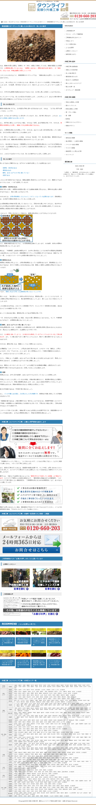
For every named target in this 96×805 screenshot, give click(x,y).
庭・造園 (68, 115)
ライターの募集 (70, 148)
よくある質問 (70, 47)
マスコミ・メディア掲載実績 (74, 34)
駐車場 (68, 119)
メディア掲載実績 (33, 14)
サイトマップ (70, 154)
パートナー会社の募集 (72, 144)
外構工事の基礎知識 (72, 66)
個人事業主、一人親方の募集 (74, 141)
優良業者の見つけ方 (72, 76)
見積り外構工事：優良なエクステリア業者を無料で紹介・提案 (46, 801)
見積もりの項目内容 (72, 70)
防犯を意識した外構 (72, 109)
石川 (81, 169)
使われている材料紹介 (72, 80)
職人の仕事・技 (70, 86)
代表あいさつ (16, 14)
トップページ (9, 14)
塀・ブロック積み (71, 112)
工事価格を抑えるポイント (73, 37)
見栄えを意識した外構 (72, 102)
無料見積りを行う (50, 14)
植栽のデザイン (70, 125)
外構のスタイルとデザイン (73, 122)
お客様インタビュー (72, 51)
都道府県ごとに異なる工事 (73, 151)
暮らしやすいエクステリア (73, 83)
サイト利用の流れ (24, 14)
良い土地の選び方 (71, 73)
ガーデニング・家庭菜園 (73, 90)
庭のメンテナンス (71, 105)
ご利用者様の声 (41, 14)
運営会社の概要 (70, 138)
